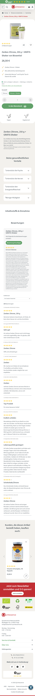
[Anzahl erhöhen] (30, 100)
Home (6, 13)
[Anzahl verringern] (4, 100)
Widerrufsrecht (22, 689)
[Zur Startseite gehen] (18, 6)
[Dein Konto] (32, 7)
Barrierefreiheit (11, 689)
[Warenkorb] (29, 7)
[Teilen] (24, 44)
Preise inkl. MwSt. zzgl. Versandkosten (12, 86)
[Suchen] (7, 7)
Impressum (11, 686)
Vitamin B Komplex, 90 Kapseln (15, 570)
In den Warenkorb (15, 106)
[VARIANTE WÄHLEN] (26, 576)
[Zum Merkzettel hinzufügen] (30, 45)
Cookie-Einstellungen (17, 692)
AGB (5, 686)
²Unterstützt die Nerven (14, 178)
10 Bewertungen (7, 46)
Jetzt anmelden (17, 593)
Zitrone (5, 93)
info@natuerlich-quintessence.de (12, 624)
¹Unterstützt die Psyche (14, 170)
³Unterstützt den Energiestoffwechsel (12, 188)
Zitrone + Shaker (15, 93)
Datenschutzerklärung (23, 686)
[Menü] (4, 7)
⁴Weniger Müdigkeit (12, 197)
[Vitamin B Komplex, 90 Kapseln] (17, 552)
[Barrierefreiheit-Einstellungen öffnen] (31, 687)
